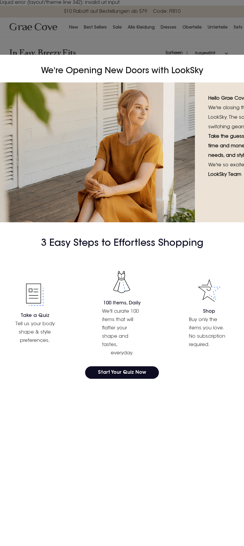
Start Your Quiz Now (122, 372)
